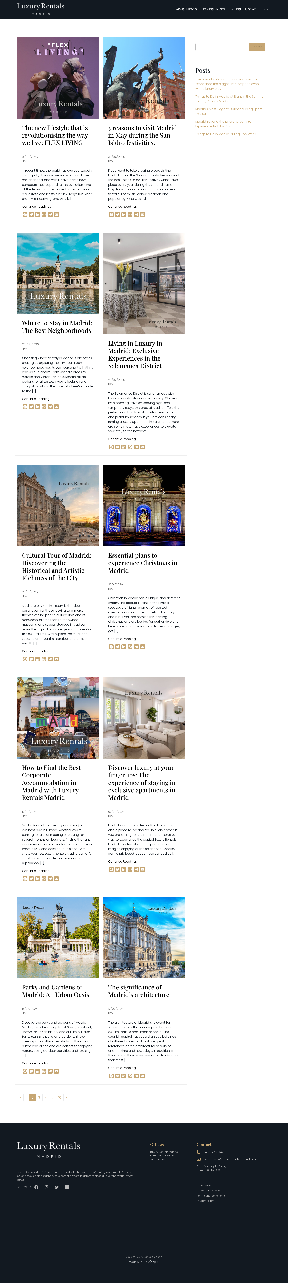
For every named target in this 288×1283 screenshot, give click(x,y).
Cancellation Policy (209, 1190)
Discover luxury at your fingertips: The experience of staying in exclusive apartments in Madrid (142, 782)
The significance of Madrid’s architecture (138, 990)
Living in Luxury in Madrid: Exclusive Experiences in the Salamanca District (135, 354)
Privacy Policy (205, 1201)
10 (59, 1097)
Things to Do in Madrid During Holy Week (225, 134)
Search (257, 47)
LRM (24, 161)
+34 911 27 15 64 (212, 1152)
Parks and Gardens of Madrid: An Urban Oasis (55, 990)
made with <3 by (139, 1262)
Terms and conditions (211, 1196)
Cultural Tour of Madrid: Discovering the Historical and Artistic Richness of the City (56, 566)
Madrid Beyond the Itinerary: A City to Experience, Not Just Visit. (223, 124)
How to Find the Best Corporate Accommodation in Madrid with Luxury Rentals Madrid (51, 782)
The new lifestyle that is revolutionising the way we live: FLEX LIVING (55, 135)
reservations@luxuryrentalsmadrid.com (229, 1159)
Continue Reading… (36, 206)
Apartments (186, 9)
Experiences (214, 9)
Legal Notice (205, 1185)
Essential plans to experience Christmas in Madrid (142, 562)
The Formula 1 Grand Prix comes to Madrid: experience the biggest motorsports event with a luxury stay (227, 84)
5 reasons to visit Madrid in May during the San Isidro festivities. (142, 135)
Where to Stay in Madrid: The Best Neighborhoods (57, 326)
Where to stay (243, 9)
